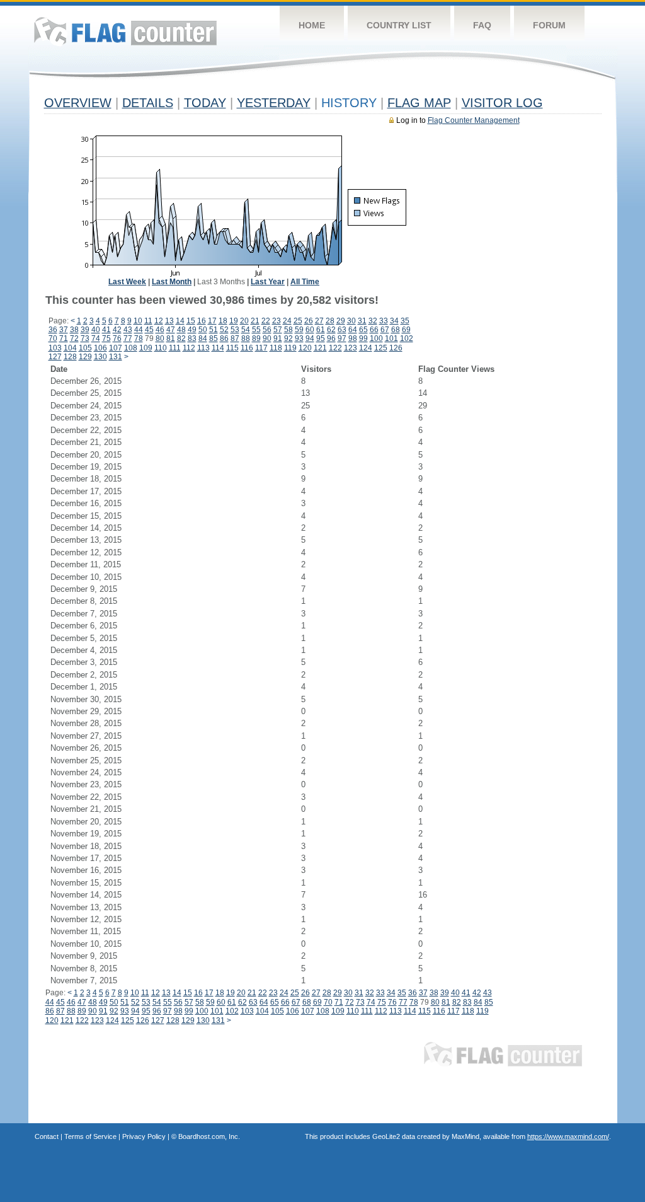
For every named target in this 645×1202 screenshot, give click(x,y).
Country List (399, 25)
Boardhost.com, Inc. (209, 1136)
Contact (47, 1136)
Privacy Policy (144, 1136)
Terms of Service (90, 1136)
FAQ (482, 25)
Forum (549, 25)
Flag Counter (125, 31)
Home (312, 25)
